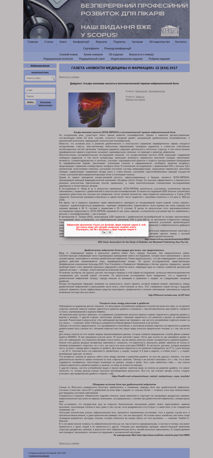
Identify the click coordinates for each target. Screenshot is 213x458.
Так (104, 232)
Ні (110, 232)
